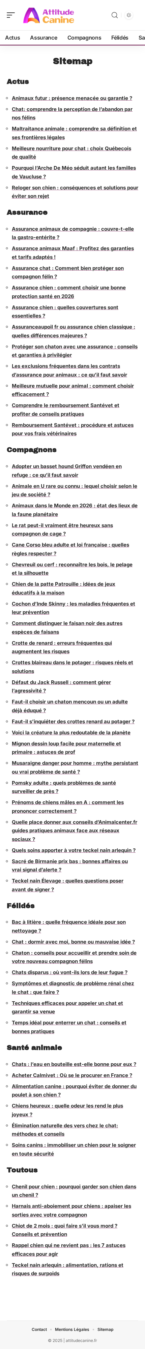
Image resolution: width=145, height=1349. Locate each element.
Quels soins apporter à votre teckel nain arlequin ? (74, 850)
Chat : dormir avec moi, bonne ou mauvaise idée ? (73, 942)
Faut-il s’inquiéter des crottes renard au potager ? (73, 721)
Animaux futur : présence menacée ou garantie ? (72, 98)
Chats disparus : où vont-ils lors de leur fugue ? (69, 972)
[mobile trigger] (12, 15)
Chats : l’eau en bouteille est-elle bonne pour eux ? (74, 1064)
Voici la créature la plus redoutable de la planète (71, 732)
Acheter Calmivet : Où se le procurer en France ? (72, 1075)
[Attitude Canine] (48, 15)
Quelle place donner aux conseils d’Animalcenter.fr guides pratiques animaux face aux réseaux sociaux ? (74, 830)
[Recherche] (114, 15)
